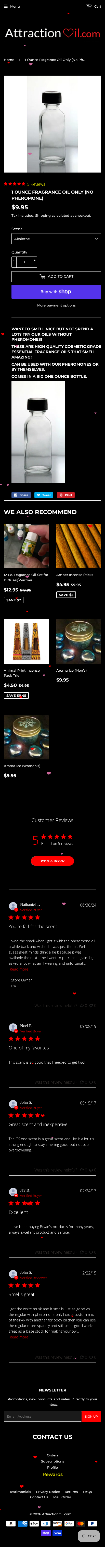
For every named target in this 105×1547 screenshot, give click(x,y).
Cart (97, 6)
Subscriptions (52, 1466)
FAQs (87, 1497)
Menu (15, 6)
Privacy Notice (48, 1497)
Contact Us (39, 1502)
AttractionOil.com (57, 1519)
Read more (19, 970)
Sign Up (91, 1421)
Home (9, 60)
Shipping (43, 215)
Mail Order (62, 1502)
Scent (16, 229)
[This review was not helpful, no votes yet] (91, 1006)
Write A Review (52, 861)
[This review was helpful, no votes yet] (82, 1006)
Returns (71, 1497)
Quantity (19, 252)
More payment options (56, 305)
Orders (52, 1460)
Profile (52, 1472)
